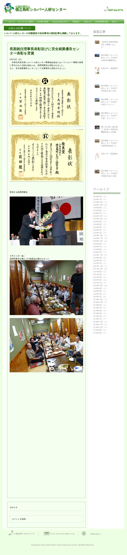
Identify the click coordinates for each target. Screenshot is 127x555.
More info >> (96, 534)
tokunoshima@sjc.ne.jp (65, 534)
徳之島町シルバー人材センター (40, 9)
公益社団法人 (22, 6)
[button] (19, 28)
